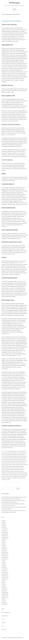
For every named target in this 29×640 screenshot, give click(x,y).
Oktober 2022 (4, 595)
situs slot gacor (5, 615)
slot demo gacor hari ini (11, 472)
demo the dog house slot (18, 464)
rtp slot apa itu (13, 471)
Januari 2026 (4, 530)
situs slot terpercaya (6, 612)
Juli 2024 (3, 560)
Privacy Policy (4, 637)
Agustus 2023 (4, 579)
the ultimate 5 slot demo (11, 477)
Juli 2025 (3, 540)
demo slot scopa (19, 462)
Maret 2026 (4, 527)
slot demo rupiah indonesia (14, 474)
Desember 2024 (5, 552)
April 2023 (4, 585)
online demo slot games (19, 467)
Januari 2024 (4, 570)
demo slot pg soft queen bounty (11, 461)
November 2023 (5, 574)
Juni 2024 (3, 562)
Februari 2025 (4, 548)
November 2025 (5, 533)
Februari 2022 (4, 604)
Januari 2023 (4, 590)
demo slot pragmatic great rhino (8, 462)
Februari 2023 (4, 589)
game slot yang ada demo (18, 466)
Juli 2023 (3, 580)
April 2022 (4, 600)
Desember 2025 (5, 532)
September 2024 (5, 557)
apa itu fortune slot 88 (8, 456)
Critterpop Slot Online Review (11, 21)
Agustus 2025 (4, 538)
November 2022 (5, 594)
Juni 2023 (3, 582)
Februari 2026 (4, 528)
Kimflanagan (14, 3)
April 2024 (4, 565)
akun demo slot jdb (15, 452)
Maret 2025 (4, 547)
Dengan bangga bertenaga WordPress (15, 637)
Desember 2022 (5, 592)
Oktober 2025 (4, 535)
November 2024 (5, 553)
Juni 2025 (3, 542)
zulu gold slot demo (21, 477)
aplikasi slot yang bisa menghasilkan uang (17, 457)
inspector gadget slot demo (7, 467)
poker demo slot (17, 469)
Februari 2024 (4, 569)
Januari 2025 (4, 550)
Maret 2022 (4, 602)
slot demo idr (19, 472)
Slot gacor (4, 629)
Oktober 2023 (4, 575)
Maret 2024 (4, 567)
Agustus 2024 (4, 558)
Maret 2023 (4, 587)
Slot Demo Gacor (12, 451)
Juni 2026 (3, 522)
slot (2, 619)
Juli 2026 (3, 520)
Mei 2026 (3, 523)
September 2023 (5, 577)
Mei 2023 (3, 584)
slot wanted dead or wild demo (11, 476)
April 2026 (4, 525)
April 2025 (4, 545)
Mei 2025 (3, 543)
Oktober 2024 (4, 555)
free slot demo (9, 466)
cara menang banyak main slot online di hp (11, 459)
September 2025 (5, 537)
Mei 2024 (3, 564)
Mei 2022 (3, 599)
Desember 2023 (5, 572)
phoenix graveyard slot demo (8, 469)
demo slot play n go (23, 461)
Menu (14, 9)
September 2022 (5, 597)
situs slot (3, 622)
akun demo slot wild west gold (12, 454)
